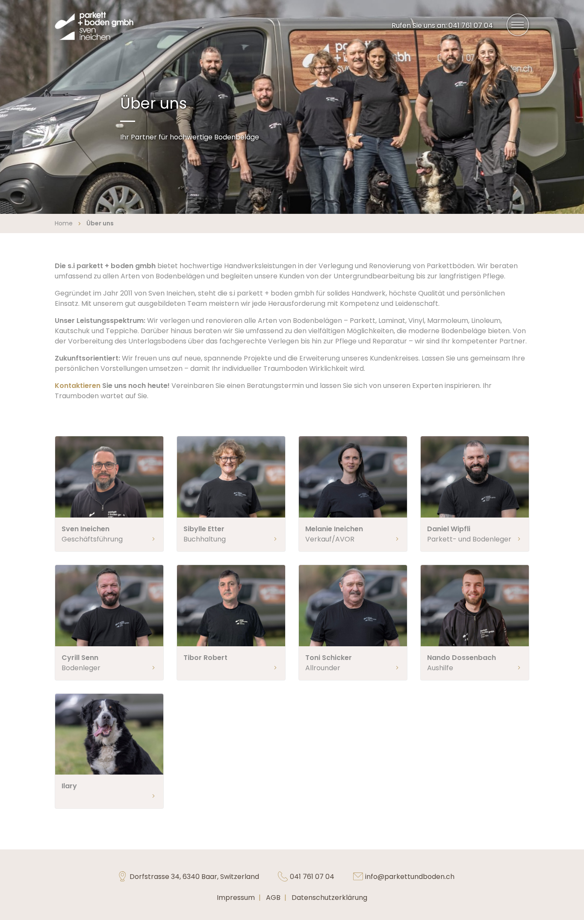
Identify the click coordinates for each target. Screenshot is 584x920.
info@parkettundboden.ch (409, 877)
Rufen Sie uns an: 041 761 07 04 (446, 25)
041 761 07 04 (312, 877)
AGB (273, 897)
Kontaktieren (78, 385)
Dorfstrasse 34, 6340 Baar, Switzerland (194, 877)
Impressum (236, 897)
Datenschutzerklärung (329, 897)
